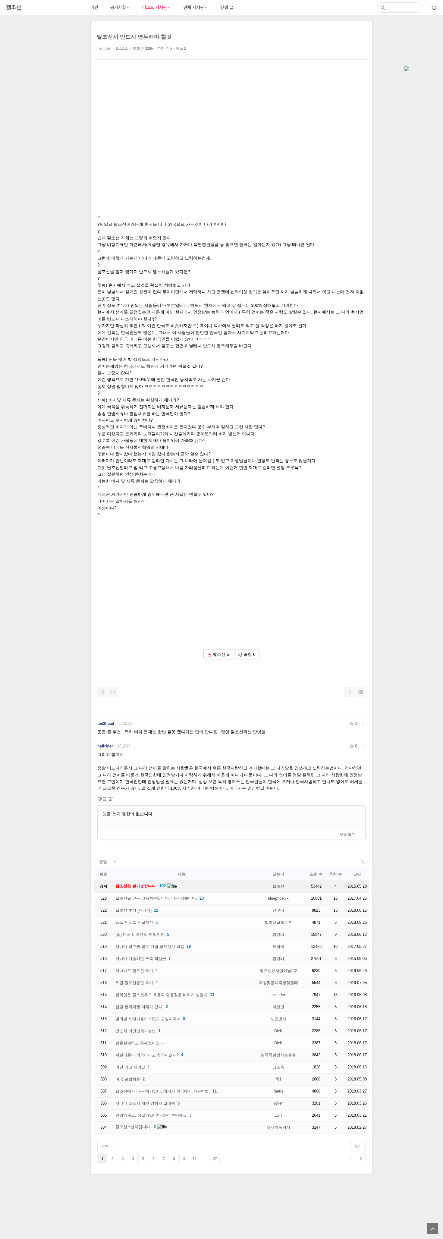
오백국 (278, 946)
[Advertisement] (45, 111)
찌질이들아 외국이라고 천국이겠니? (147, 1055)
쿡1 (278, 1079)
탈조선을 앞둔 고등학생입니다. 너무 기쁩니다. (156, 898)
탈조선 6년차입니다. (133, 1126)
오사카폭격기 (278, 1127)
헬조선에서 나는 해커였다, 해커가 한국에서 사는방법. (162, 1091)
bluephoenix (278, 898)
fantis (278, 1091)
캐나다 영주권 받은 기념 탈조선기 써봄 (149, 946)
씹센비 (278, 934)
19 (189, 946)
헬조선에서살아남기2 (278, 970)
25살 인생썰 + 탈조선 (134, 922)
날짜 (357, 874)
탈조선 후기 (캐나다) (133, 910)
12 (156, 910)
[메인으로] (406, 69)
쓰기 (358, 1146)
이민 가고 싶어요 (130, 1067)
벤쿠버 (278, 910)
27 (215, 1159)
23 (202, 898)
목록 (104, 1146)
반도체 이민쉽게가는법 (135, 1031)
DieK (278, 1031)
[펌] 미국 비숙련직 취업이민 (140, 934)
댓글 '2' (105, 799)
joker (278, 1103)
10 (194, 1159)
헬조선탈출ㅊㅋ (278, 922)
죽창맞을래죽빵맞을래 (278, 982)
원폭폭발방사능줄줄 (278, 1055)
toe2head (105, 723)
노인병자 (278, 1019)
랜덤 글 (226, 7)
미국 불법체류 (127, 1079)
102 (162, 886)
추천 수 (335, 874)
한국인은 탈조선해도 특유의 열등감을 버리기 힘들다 (161, 994)
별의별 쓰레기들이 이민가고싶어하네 (148, 1019)
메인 (94, 7)
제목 (182, 874)
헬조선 (278, 886)
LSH (278, 1115)
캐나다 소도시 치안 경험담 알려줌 (145, 1103)
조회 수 (316, 874)
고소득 (278, 1067)
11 (212, 994)
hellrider (104, 48)
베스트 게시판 (156, 7)
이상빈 (278, 1007)
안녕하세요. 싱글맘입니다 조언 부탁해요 (151, 1115)
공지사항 (120, 7)
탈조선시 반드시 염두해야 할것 (134, 37)
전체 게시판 (195, 7)
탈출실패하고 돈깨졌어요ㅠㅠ (141, 1043)
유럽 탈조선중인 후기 (134, 982)
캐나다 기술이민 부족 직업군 (140, 958)
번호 (103, 874)
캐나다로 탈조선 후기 (134, 970)
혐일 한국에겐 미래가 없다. (139, 1007)
